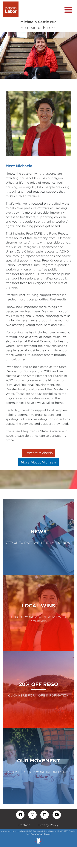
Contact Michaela (38, 453)
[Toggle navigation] (68, 10)
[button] (6, 55)
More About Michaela (38, 462)
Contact (24, 825)
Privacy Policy (48, 825)
